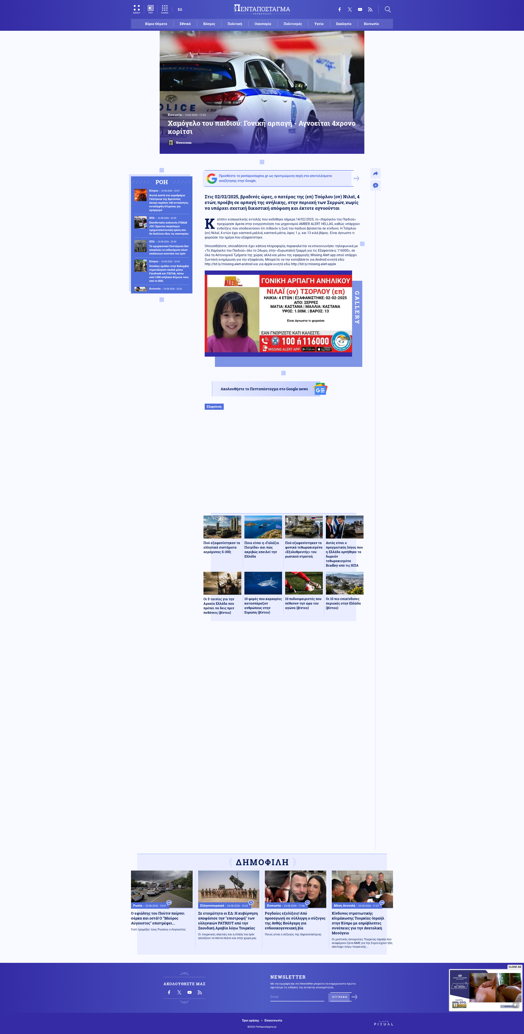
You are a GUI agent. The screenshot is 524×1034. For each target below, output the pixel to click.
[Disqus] (283, 684)
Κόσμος (209, 24)
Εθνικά (185, 24)
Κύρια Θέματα (156, 24)
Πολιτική (235, 24)
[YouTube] (360, 9)
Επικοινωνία (273, 1020)
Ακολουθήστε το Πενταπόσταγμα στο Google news (264, 388)
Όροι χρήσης (250, 1020)
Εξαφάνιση (214, 407)
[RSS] (370, 9)
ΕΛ (180, 9)
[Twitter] (350, 9)
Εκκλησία (343, 24)
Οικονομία (263, 24)
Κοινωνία (371, 24)
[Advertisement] (283, 465)
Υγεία (319, 24)
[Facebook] (340, 9)
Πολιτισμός (293, 24)
